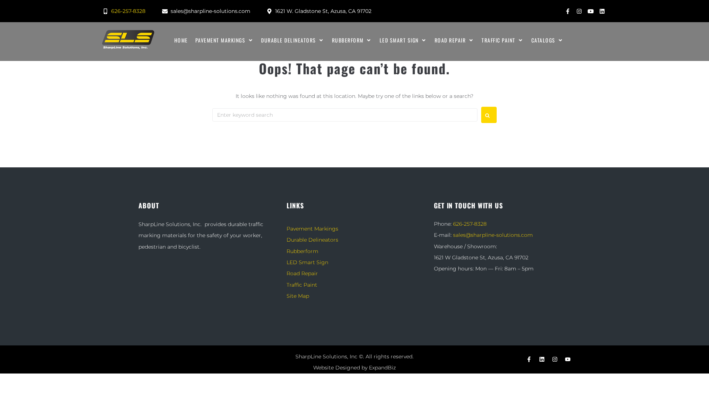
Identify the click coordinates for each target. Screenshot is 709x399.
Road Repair (302, 273)
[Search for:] (344, 115)
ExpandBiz (382, 367)
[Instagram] (579, 11)
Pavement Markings (312, 228)
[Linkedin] (601, 11)
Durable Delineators (312, 239)
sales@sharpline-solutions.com (493, 235)
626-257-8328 (470, 224)
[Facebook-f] (567, 11)
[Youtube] (590, 11)
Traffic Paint (302, 285)
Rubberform (302, 251)
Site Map (298, 296)
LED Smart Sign (307, 262)
